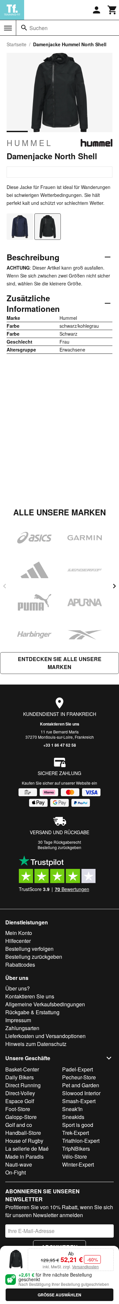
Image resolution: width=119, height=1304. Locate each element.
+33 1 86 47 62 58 (59, 745)
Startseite (16, 44)
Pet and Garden (80, 1085)
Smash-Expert (79, 1101)
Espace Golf (19, 1101)
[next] (114, 586)
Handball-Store (23, 1132)
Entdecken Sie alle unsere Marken (59, 663)
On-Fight (15, 1172)
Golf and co (18, 1125)
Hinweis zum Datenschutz (35, 1044)
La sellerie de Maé (27, 1148)
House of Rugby (24, 1140)
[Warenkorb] (112, 10)
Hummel (30, 142)
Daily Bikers (19, 1077)
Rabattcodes (20, 964)
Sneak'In (72, 1109)
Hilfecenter (18, 941)
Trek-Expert (75, 1132)
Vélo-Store (74, 1156)
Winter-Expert (78, 1164)
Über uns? (17, 988)
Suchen (38, 28)
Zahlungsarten (22, 1028)
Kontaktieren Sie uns (59, 724)
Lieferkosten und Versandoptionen (45, 1036)
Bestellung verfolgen (29, 948)
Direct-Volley (20, 1093)
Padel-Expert (77, 1069)
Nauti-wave (18, 1164)
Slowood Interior (81, 1093)
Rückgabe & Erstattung (32, 1012)
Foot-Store (17, 1109)
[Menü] (8, 28)
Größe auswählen (59, 1295)
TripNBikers (76, 1148)
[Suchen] (24, 27)
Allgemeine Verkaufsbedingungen (45, 1004)
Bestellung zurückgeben (59, 847)
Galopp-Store (21, 1117)
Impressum (18, 1020)
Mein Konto (18, 933)
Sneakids (73, 1117)
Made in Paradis (24, 1156)
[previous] (4, 586)
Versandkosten (85, 1266)
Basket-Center (22, 1069)
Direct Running (23, 1085)
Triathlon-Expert (80, 1140)
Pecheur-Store (79, 1077)
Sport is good (77, 1125)
